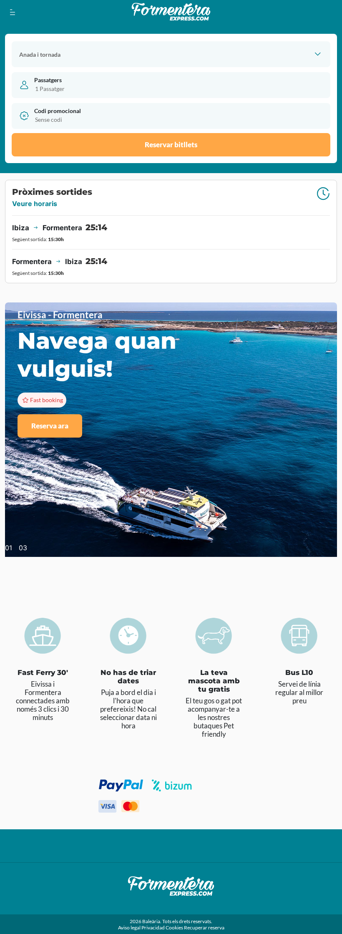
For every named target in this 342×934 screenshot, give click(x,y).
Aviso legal (129, 927)
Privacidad (153, 927)
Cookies (175, 927)
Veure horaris (34, 203)
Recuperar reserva (204, 927)
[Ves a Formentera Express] (171, 11)
